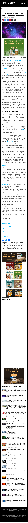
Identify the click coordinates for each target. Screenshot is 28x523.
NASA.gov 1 (4, 228)
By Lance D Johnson (14, 410)
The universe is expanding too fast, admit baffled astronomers (14, 396)
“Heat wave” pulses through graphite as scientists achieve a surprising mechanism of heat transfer (15, 484)
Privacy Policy (14, 518)
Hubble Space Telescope (8, 245)
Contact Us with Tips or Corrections (14, 513)
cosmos (7, 244)
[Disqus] (14, 317)
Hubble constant (18, 244)
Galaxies (12, 244)
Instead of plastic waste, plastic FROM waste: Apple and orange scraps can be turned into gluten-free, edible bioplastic (15, 444)
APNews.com (5, 236)
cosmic (3, 244)
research (4, 247)
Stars (11, 247)
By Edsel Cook (13, 402)
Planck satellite (9, 141)
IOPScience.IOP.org (6, 226)
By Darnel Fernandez (14, 397)
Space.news (18, 215)
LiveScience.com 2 (6, 223)
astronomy (12, 242)
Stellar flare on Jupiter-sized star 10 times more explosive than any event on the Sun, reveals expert (15, 495)
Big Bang (17, 242)
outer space (20, 245)
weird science (20, 248)
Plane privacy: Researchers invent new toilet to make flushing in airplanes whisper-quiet (16, 501)
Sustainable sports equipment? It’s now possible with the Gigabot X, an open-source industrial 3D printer (15, 456)
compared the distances (12, 101)
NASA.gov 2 (4, 231)
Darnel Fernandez (11, 17)
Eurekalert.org (5, 234)
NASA (15, 245)
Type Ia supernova (17, 247)
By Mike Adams (13, 428)
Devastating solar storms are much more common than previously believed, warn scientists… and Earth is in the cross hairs (15, 478)
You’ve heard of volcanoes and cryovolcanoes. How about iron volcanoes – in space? (16, 461)
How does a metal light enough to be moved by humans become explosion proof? (16, 466)
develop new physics (7, 68)
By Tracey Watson (14, 447)
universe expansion (11, 248)
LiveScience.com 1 (6, 221)
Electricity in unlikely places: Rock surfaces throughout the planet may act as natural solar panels (16, 390)
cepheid (22, 242)
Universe (4, 248)
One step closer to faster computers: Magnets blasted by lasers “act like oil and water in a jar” (16, 414)
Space (8, 247)
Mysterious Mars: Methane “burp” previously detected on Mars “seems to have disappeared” (15, 472)
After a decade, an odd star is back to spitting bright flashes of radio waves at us (15, 490)
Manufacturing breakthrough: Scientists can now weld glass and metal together (15, 419)
